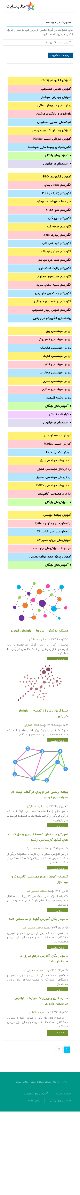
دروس (58, 331)
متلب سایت (63, 1094)
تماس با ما (34, 1101)
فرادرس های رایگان (60, 1101)
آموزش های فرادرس (36, 1094)
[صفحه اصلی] (21, 6)
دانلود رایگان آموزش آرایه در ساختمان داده (38, 919)
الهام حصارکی (36, 639)
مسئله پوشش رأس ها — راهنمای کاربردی (38, 630)
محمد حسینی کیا (34, 849)
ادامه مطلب (58, 660)
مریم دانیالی (36, 1012)
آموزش (57, 435)
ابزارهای (54, 494)
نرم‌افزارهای (55, 460)
